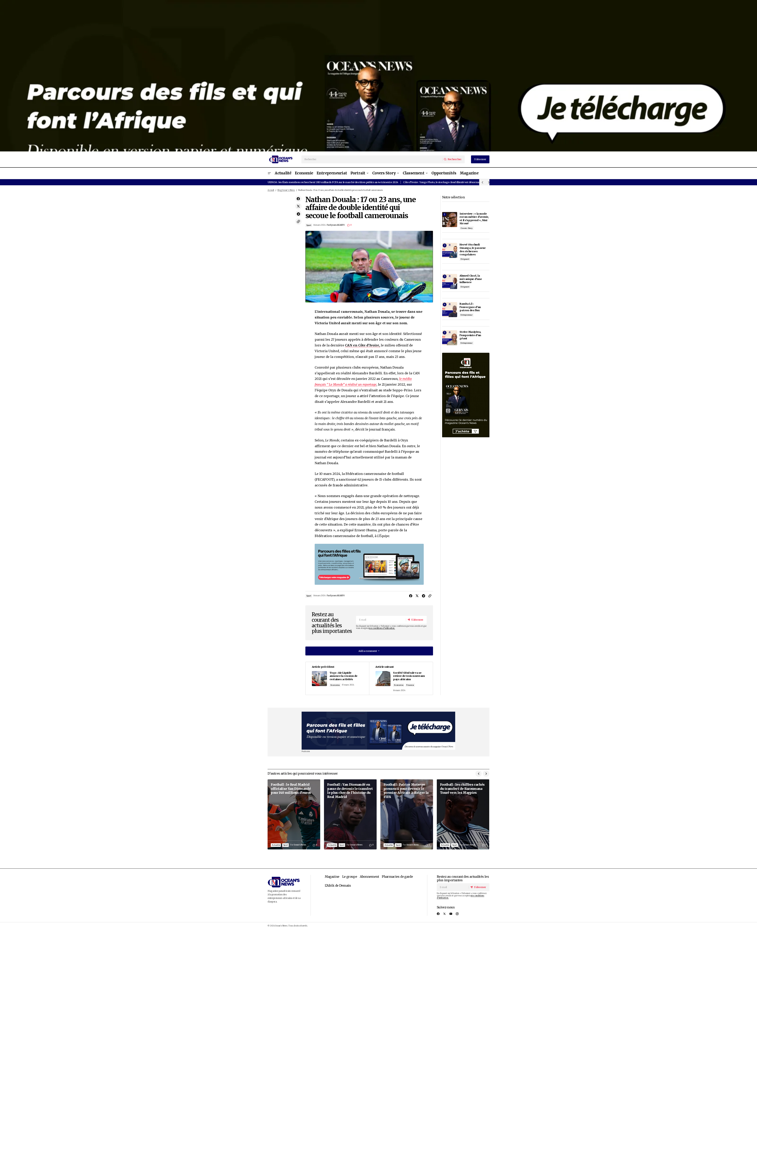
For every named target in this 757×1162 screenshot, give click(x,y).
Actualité (276, 845)
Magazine (332, 877)
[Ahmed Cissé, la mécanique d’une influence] (449, 281)
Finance (410, 685)
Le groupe (349, 877)
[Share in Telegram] (298, 214)
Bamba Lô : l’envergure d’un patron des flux (470, 307)
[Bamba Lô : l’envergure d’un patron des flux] (449, 309)
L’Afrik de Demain (338, 885)
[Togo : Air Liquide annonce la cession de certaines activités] (337, 678)
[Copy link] (298, 221)
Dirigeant (465, 259)
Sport (308, 225)
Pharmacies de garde (397, 877)
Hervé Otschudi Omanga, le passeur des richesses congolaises (472, 249)
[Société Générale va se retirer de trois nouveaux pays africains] (401, 678)
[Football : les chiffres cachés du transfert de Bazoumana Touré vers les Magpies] (463, 814)
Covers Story (467, 228)
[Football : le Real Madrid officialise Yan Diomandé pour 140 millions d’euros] (294, 814)
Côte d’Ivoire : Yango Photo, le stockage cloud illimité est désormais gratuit (446, 182)
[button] (269, 173)
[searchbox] (372, 159)
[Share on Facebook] (298, 199)
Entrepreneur (467, 315)
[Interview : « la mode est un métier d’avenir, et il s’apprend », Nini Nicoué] (449, 219)
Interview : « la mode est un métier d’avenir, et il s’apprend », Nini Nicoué (474, 218)
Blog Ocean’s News (286, 190)
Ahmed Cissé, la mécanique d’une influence (471, 279)
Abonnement (369, 877)
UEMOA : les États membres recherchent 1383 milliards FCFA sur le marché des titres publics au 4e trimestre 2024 (333, 182)
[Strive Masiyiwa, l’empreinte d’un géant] (449, 337)
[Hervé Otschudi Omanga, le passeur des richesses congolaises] (449, 250)
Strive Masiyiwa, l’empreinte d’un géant (470, 335)
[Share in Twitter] (298, 206)
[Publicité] (378, 75)
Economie (335, 685)
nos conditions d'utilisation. (382, 628)
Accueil (271, 190)
